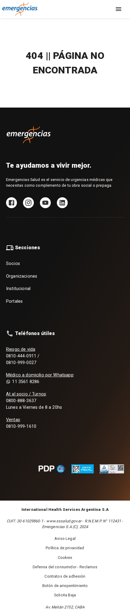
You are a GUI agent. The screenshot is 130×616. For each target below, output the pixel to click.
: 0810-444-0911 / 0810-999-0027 (22, 356)
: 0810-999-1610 (21, 423)
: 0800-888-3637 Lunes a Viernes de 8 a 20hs (34, 401)
